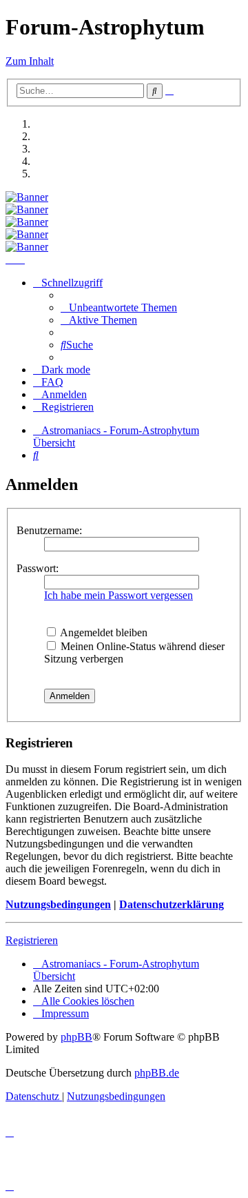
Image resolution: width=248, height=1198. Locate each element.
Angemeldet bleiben (102, 632)
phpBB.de (156, 1073)
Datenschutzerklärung (171, 904)
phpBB (76, 1037)
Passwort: (38, 568)
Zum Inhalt (30, 61)
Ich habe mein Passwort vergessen (118, 595)
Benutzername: (49, 530)
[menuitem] (119, 307)
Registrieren (32, 940)
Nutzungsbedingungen (58, 904)
